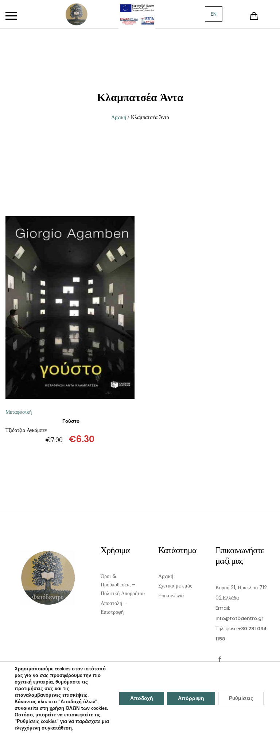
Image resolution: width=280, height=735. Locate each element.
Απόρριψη (191, 698)
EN (214, 14)
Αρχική (165, 576)
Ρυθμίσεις (241, 698)
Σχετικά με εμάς (175, 585)
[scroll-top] (270, 725)
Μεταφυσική (18, 412)
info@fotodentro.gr (239, 618)
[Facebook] (220, 659)
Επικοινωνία (171, 595)
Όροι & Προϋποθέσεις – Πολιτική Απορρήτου (123, 585)
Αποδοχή (141, 698)
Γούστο (70, 421)
